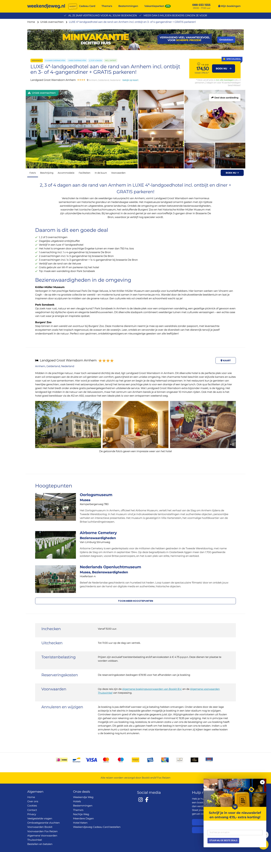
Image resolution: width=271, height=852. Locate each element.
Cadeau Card (87, 6)
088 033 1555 (201, 4)
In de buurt (101, 172)
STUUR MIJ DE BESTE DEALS (223, 840)
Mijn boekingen (230, 6)
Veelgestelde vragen (39, 818)
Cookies (32, 805)
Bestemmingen (128, 6)
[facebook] (147, 799)
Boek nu (231, 172)
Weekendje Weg (83, 797)
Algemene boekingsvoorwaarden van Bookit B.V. (152, 689)
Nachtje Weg (81, 814)
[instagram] (140, 799)
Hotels (77, 801)
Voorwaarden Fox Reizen (42, 831)
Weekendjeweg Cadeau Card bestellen (97, 827)
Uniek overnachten (52, 22)
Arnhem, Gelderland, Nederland (54, 366)
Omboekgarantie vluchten (43, 822)
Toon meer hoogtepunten (135, 600)
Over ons (32, 801)
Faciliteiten (84, 172)
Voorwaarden (118, 172)
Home (31, 22)
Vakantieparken (154, 6)
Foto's (32, 172)
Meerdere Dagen (83, 818)
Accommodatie (66, 172)
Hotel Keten (80, 822)
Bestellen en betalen (39, 844)
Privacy (31, 814)
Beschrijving (46, 172)
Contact (32, 810)
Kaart (226, 360)
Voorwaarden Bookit (39, 827)
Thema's (106, 6)
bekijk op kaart (130, 80)
